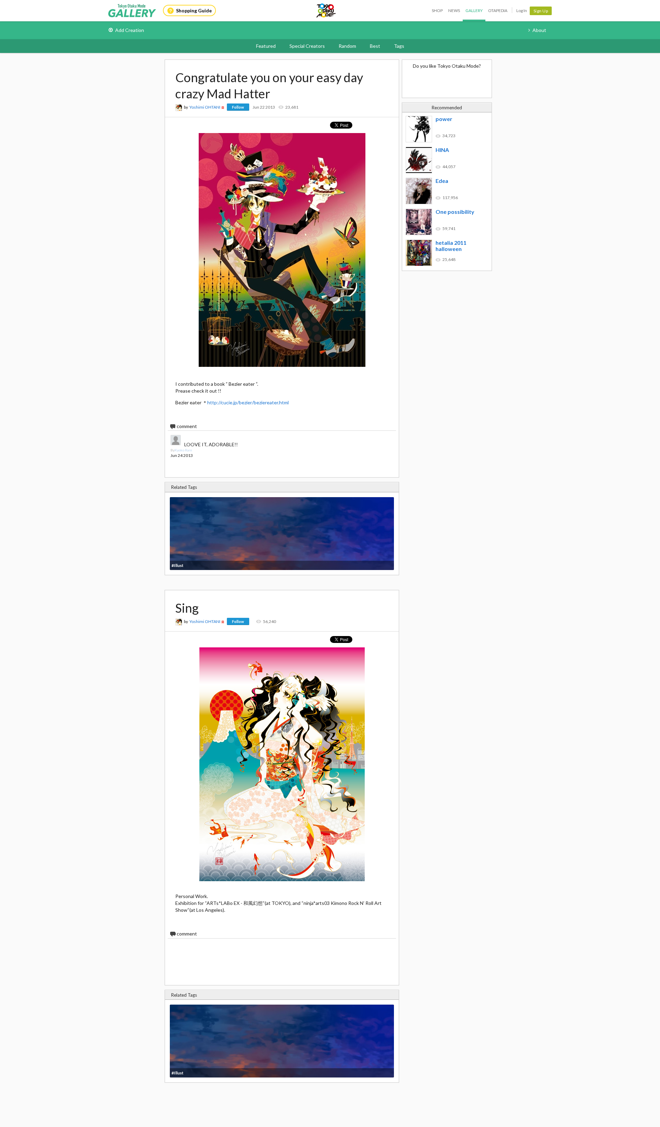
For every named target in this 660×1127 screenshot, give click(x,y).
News (454, 10)
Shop (437, 10)
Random (347, 46)
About (539, 30)
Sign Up (541, 10)
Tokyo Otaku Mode (327, 10)
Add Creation (129, 30)
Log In (521, 10)
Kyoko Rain (183, 450)
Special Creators (307, 46)
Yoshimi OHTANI (204, 107)
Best (375, 46)
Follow (238, 107)
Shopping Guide (194, 10)
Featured (266, 46)
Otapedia (497, 10)
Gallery (474, 10)
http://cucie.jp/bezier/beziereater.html (248, 402)
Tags (399, 46)
